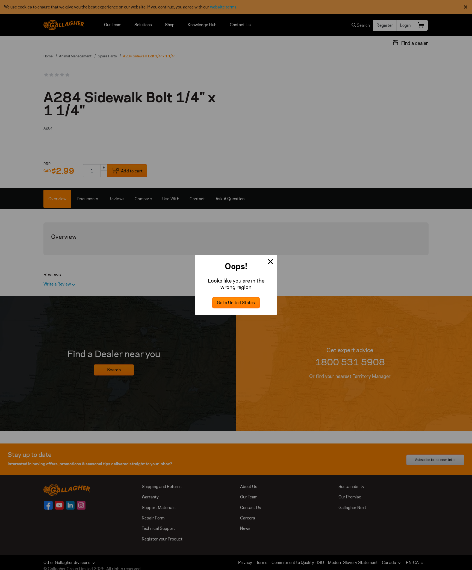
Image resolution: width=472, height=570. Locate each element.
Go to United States (236, 303)
